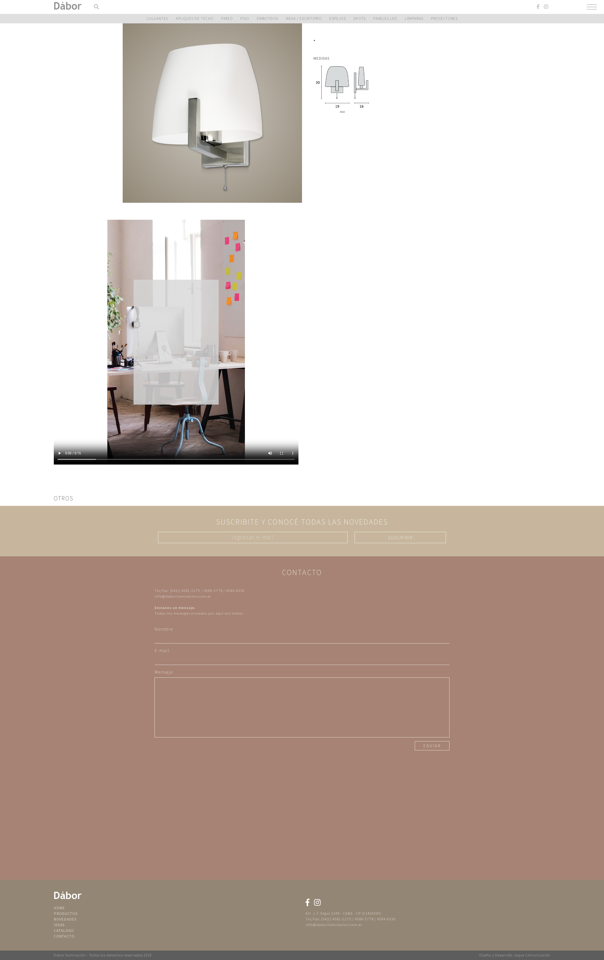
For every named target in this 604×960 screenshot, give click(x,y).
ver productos (212, 113)
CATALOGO (64, 930)
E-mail (162, 650)
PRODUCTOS (66, 913)
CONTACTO (64, 936)
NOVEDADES (65, 919)
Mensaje (164, 672)
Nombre (164, 629)
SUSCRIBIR (400, 537)
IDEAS (59, 924)
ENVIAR (432, 746)
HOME (59, 907)
